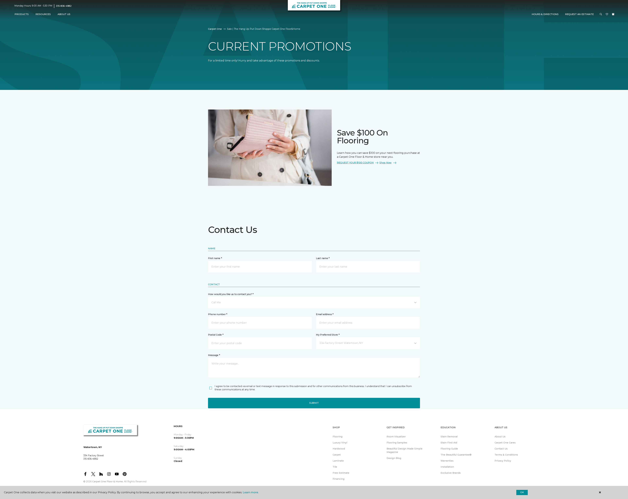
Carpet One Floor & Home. (107, 481)
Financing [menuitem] (338, 478)
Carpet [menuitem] (337, 454)
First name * (215, 258)
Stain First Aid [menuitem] (449, 442)
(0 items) (613, 14)
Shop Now (385, 162)
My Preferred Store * (327, 335)
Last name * (323, 258)
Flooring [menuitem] (337, 436)
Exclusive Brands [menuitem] (451, 472)
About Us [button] (64, 14)
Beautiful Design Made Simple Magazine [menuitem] (404, 450)
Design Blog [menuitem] (394, 458)
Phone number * (217, 314)
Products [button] (22, 14)
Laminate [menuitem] (338, 460)
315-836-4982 (63, 5)
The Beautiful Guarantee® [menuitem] (456, 454)
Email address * (324, 314)
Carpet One (215, 28)
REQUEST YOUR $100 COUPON (355, 162)
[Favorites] (607, 14)
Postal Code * (215, 335)
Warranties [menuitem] (447, 460)
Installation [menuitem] (447, 466)
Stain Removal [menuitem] (449, 436)
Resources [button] (43, 14)
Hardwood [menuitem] (339, 448)
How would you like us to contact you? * (230, 294)
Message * (214, 355)
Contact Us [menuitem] (501, 448)
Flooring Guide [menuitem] (449, 448)
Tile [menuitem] (335, 466)
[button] (601, 14)
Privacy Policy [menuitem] (503, 460)
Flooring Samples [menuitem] (397, 442)
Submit (314, 402)
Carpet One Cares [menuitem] (505, 442)
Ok (522, 492)
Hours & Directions (545, 14)
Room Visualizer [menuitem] (396, 436)
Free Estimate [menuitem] (341, 472)
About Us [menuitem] (500, 436)
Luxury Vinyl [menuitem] (340, 442)
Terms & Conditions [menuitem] (506, 454)
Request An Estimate (579, 14)
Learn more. (251, 492)
